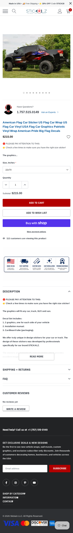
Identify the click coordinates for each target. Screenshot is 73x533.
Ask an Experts (48, 112)
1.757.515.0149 (28, 112)
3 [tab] (30, 93)
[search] (14, 11)
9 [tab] (49, 93)
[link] (6, 482)
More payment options (36, 232)
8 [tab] (46, 93)
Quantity (7, 177)
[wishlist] (68, 137)
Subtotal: (7, 193)
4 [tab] (33, 93)
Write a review (16, 409)
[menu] (5, 11)
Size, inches (9, 162)
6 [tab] (39, 93)
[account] (60, 11)
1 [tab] (23, 93)
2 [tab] (27, 93)
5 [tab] (36, 93)
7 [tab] (43, 93)
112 (8, 238)
